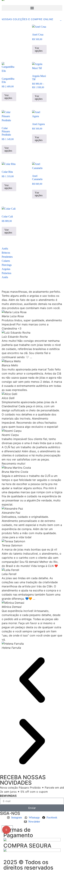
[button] (32, 8)
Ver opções (38, 49)
